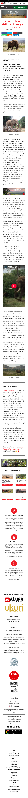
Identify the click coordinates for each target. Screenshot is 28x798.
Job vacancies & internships (14, 789)
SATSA (12, 550)
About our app (14, 756)
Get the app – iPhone (14, 752)
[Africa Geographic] (5, 3)
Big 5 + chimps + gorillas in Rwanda (21, 481)
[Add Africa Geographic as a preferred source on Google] (14, 734)
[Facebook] (8, 726)
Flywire (6, 546)
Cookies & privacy (14, 791)
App (14, 748)
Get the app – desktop (14, 755)
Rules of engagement (14, 780)
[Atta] (14, 692)
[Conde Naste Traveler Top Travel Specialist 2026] (14, 679)
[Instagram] (17, 726)
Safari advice (14, 764)
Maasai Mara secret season (6, 496)
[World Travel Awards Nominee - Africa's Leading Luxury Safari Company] (14, 669)
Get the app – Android (14, 753)
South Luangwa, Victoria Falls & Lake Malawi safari (6, 481)
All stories (14, 773)
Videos (14, 778)
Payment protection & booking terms (14, 767)
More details (7, 484)
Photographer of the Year (14, 777)
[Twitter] (11, 726)
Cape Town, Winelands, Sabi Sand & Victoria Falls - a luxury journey (21, 496)
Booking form (14, 766)
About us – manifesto (14, 786)
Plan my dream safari (20, 7)
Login (14, 750)
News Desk (19, 27)
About (14, 782)
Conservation (14, 775)
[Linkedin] (19, 726)
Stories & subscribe (14, 769)
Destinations (14, 761)
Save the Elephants (8, 390)
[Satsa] (14, 686)
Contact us (14, 787)
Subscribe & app (14, 772)
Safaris (14, 758)
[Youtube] (14, 726)
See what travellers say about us (14, 556)
